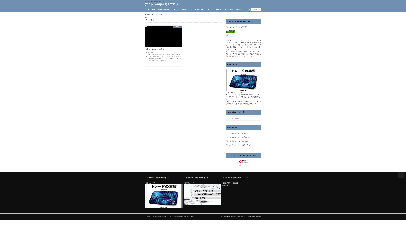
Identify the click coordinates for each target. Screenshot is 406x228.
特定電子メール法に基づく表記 (184, 216)
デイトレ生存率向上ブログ (162, 4)
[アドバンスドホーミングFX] (202, 205)
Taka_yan (247, 137)
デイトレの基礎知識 (197, 9)
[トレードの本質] (243, 90)
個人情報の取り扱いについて (162, 216)
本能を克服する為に (164, 9)
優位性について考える (180, 9)
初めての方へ (151, 9)
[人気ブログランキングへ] (243, 162)
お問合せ (147, 216)
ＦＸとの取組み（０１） (234, 133)
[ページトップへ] (401, 175)
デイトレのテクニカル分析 (233, 9)
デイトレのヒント (250, 9)
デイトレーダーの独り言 (214, 9)
